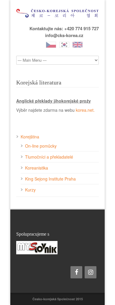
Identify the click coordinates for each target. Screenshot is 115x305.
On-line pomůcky (41, 146)
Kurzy (30, 190)
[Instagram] (90, 272)
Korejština (30, 137)
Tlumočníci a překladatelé (49, 157)
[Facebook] (76, 272)
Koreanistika (36, 168)
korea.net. (85, 110)
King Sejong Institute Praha (50, 179)
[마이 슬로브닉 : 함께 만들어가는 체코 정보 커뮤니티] (57, 247)
